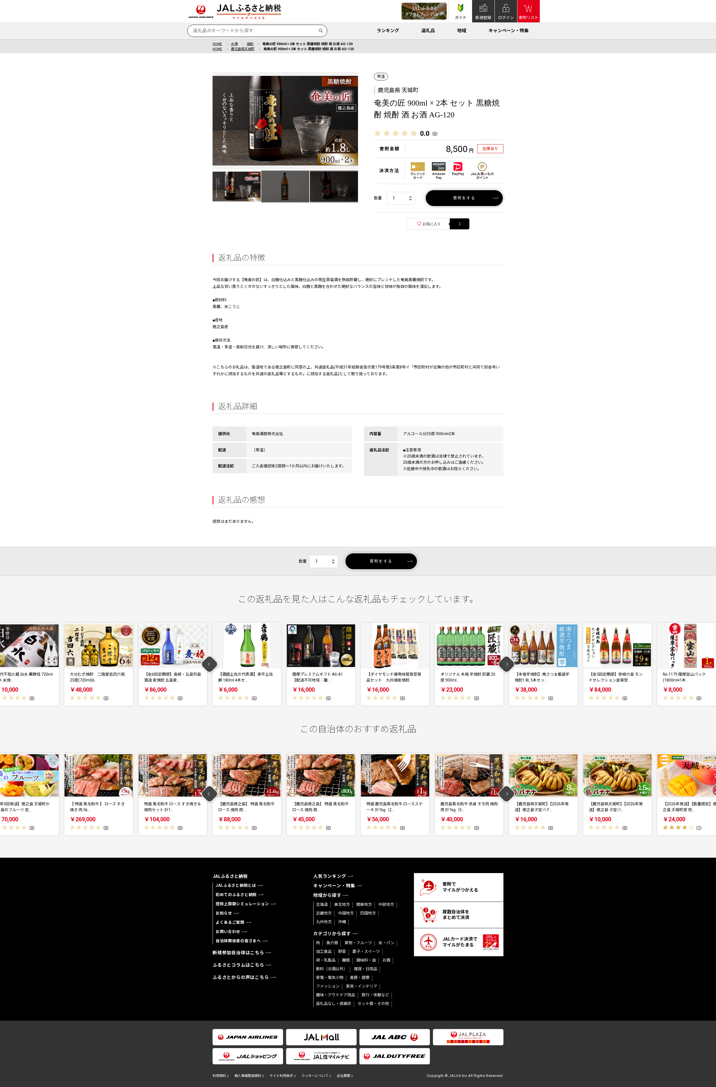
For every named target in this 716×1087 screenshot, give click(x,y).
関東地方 (364, 904)
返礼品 (428, 30)
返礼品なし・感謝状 (333, 1003)
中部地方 (386, 904)
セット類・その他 (373, 1003)
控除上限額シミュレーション (242, 904)
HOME (217, 44)
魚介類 (332, 943)
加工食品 (324, 951)
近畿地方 (324, 913)
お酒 (234, 44)
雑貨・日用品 (365, 969)
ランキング (388, 30)
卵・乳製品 (326, 960)
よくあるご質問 (230, 922)
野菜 (342, 951)
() (434, 133)
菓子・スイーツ (366, 951)
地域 (461, 30)
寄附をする (464, 198)
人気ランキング (329, 876)
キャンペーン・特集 (509, 30)
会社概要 (343, 1076)
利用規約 (219, 1076)
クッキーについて (315, 1076)
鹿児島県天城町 (243, 49)
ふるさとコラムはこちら (238, 965)
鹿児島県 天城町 (398, 90)
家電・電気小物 (329, 977)
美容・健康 (359, 977)
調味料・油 (366, 960)
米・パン (386, 943)
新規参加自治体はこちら (238, 952)
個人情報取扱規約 (247, 1076)
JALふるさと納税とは (236, 885)
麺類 (346, 960)
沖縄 (342, 922)
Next (507, 664)
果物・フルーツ (358, 943)
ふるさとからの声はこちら (241, 977)
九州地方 (324, 922)
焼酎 (250, 44)
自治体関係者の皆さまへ (238, 941)
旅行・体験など (375, 995)
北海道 (322, 904)
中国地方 (346, 913)
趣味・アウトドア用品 (335, 995)
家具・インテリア (361, 986)
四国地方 (368, 913)
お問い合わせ (228, 931)
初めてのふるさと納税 (236, 894)
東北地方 (342, 904)
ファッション (328, 986)
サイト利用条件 (281, 1076)
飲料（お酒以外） (331, 969)
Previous (210, 664)
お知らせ (224, 913)
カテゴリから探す (332, 933)
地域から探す (327, 895)
